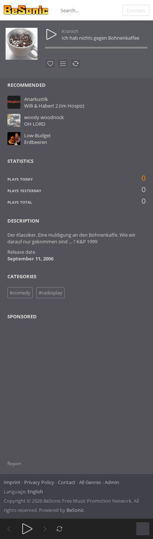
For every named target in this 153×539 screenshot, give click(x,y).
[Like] (50, 64)
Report (14, 463)
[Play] (27, 528)
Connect (136, 10)
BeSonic (75, 510)
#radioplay (50, 292)
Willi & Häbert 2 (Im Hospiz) (54, 105)
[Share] (75, 64)
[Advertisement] (43, 385)
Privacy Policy (39, 482)
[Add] (63, 64)
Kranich (70, 31)
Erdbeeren (35, 142)
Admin (112, 482)
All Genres (90, 482)
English (35, 491)
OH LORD (34, 124)
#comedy (20, 292)
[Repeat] (59, 528)
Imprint (12, 482)
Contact (66, 482)
